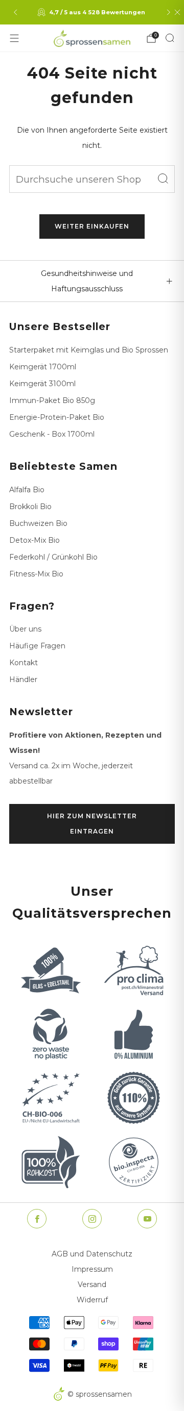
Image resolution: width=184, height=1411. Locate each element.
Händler (23, 679)
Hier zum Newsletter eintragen (92, 823)
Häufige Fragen (37, 645)
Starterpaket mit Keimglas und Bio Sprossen (88, 350)
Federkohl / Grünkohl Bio (53, 557)
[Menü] (14, 38)
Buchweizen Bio (38, 523)
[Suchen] (170, 38)
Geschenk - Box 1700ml (52, 434)
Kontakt (23, 662)
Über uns (25, 629)
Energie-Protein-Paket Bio (56, 417)
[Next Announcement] (169, 12)
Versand (92, 1284)
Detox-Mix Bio (34, 540)
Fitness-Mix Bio (36, 573)
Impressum (92, 1269)
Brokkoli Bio (30, 506)
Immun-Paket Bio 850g (52, 400)
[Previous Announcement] (15, 12)
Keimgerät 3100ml (42, 383)
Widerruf (92, 1299)
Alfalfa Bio (26, 489)
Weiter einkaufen (92, 226)
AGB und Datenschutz (92, 1253)
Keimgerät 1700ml (42, 366)
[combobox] (92, 179)
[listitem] (92, 12)
